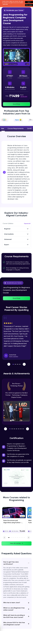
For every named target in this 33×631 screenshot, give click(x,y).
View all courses (15, 543)
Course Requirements (15, 128)
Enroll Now (16, 104)
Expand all (27, 223)
